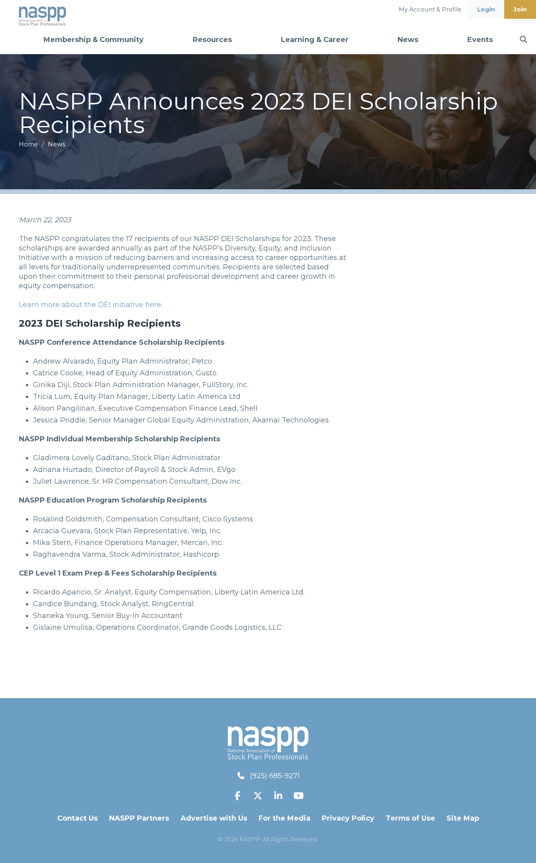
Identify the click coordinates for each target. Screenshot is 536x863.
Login (486, 9)
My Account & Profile (430, 9)
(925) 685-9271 (275, 776)
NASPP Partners (139, 818)
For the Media (284, 818)
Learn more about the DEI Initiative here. (90, 304)
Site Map (463, 818)
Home (29, 144)
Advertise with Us (213, 818)
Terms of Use (410, 818)
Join (520, 9)
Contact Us (77, 818)
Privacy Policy (348, 818)
